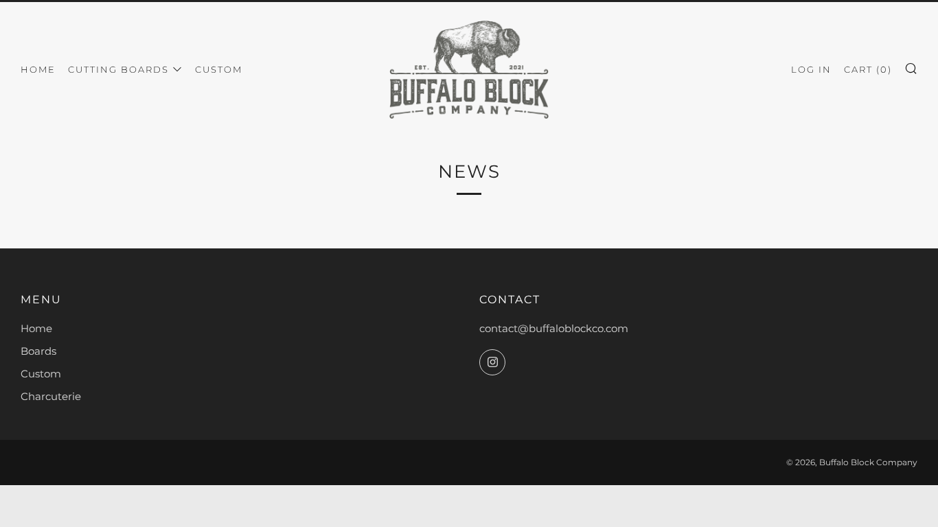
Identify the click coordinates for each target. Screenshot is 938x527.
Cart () (868, 69)
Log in (811, 69)
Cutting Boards (118, 69)
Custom (218, 69)
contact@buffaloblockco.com (553, 328)
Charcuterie (51, 396)
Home (38, 69)
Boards (38, 351)
